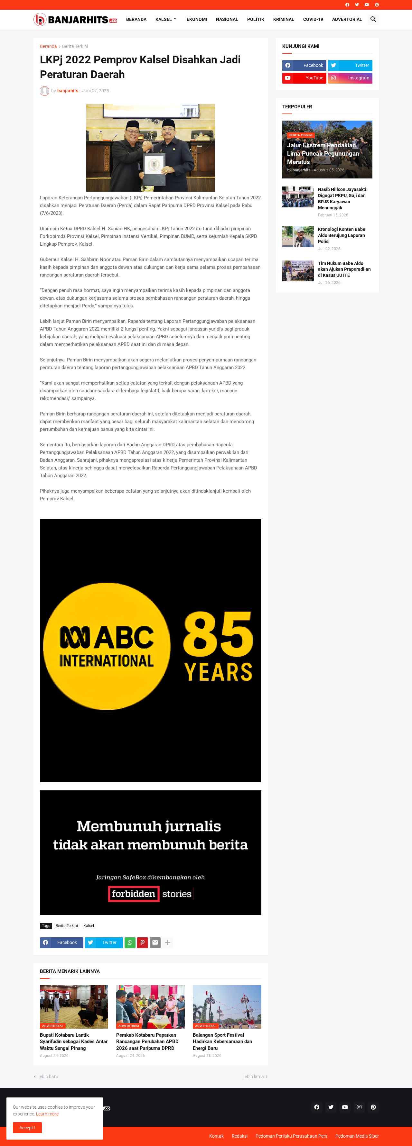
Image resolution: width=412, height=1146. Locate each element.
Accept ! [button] (27, 1127)
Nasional (227, 19)
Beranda (136, 19)
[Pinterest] (142, 942)
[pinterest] (377, 5)
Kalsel (163, 19)
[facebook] (347, 5)
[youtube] (367, 5)
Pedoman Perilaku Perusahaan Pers (291, 1136)
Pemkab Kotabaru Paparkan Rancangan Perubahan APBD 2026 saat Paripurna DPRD (147, 1041)
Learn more (47, 1113)
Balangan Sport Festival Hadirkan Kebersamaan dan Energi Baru (222, 1041)
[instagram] (359, 1107)
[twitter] (357, 5)
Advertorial (347, 19)
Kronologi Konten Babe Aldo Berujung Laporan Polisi (341, 235)
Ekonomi (197, 19)
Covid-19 (313, 19)
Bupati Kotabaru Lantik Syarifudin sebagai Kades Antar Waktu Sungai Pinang (74, 1041)
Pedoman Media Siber (357, 1136)
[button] (373, 19)
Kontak (216, 1136)
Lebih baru (47, 1076)
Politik (255, 19)
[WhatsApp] (130, 942)
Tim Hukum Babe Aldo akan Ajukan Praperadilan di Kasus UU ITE (344, 269)
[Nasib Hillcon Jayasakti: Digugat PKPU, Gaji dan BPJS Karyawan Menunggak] (298, 196)
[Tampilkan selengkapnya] (167, 942)
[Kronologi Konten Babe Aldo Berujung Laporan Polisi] (298, 236)
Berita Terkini (75, 46)
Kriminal (283, 19)
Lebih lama (253, 1076)
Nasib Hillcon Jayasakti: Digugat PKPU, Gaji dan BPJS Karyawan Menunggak (343, 198)
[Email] (155, 942)
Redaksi (240, 1136)
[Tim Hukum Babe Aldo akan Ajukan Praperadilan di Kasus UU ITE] (298, 270)
